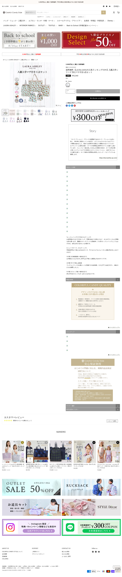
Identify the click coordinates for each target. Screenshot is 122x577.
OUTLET (41, 25)
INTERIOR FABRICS (27, 25)
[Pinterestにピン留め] (75, 106)
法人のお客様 (13, 6)
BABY (61, 25)
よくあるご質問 (66, 556)
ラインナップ (70, 332)
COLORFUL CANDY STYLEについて (12, 551)
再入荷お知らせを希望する (98, 98)
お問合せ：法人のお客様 (43, 566)
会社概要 (4, 554)
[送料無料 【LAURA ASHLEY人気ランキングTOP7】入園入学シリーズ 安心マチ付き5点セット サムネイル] (47, 112)
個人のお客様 (5, 6)
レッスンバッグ (56, 16)
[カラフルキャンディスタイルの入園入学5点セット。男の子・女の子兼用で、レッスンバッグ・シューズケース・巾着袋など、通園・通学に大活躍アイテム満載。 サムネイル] (5, 112)
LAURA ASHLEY (9, 25)
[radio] (68, 85)
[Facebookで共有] (67, 106)
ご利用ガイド (35, 551)
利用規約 (37, 568)
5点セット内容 (70, 167)
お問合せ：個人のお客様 (29, 566)
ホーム (5, 60)
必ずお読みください (72, 409)
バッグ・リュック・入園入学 (14, 21)
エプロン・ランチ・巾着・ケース (41, 21)
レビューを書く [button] (112, 421)
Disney (110, 21)
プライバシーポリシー (38, 554)
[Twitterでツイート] (69, 106)
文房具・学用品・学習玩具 (94, 21)
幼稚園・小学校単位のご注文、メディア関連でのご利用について (17, 568)
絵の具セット (81, 16)
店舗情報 (4, 556)
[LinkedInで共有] (72, 106)
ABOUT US (21, 6)
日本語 (116, 6)
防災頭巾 (73, 16)
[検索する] (103, 12)
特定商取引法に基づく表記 (14, 566)
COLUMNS (5, 559)
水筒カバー (65, 16)
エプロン (48, 16)
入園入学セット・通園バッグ (29, 60)
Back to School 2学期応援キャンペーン (82, 25)
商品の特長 (69, 279)
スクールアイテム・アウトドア (69, 21)
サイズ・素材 (70, 406)
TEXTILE (51, 25)
